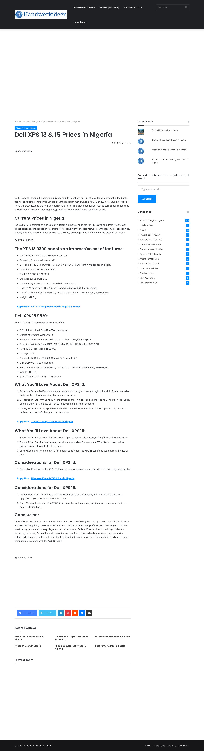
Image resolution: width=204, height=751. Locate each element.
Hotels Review (79, 22)
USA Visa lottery (147, 278)
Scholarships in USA (132, 7)
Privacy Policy (159, 745)
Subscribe (147, 198)
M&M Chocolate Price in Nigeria (112, 636)
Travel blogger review (150, 235)
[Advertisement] (89, 51)
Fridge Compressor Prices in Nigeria (70, 647)
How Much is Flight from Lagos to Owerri (71, 638)
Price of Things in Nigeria (36, 121)
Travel (143, 230)
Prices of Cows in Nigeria (28, 645)
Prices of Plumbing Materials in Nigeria (169, 149)
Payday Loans (146, 273)
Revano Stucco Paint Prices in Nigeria (169, 140)
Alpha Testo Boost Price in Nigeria (29, 638)
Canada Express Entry (109, 7)
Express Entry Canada (150, 254)
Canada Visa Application (151, 249)
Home (19, 121)
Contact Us (183, 745)
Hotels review (146, 225)
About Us (171, 745)
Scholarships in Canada (84, 7)
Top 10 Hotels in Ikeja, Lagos (165, 130)
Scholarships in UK (149, 283)
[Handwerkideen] (41, 14)
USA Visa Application (150, 268)
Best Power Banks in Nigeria (110, 645)
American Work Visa (149, 259)
